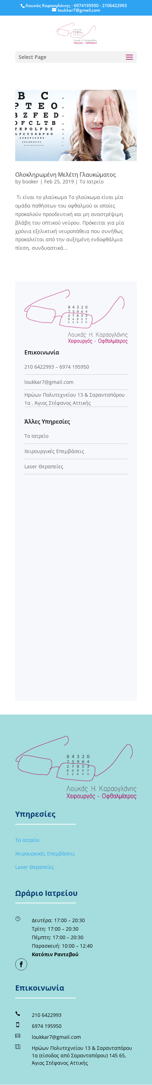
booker (30, 181)
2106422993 (114, 5)
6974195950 (86, 5)
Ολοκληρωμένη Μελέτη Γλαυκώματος (65, 174)
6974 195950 (74, 366)
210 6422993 (39, 366)
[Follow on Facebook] (21, 964)
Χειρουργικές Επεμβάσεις (54, 451)
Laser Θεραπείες (43, 466)
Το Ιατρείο (92, 181)
